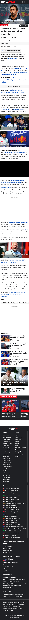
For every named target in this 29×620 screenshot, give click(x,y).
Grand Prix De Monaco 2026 (12, 501)
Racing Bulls (18, 452)
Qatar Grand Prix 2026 (10, 535)
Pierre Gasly (6, 445)
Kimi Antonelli (6, 458)
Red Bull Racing (19, 454)
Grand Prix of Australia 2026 (12, 488)
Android (5, 606)
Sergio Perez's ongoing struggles (15, 152)
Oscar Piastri (6, 441)
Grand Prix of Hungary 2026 (12, 512)
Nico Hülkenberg (7, 477)
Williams (17, 456)
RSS (19, 602)
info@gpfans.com (7, 574)
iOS (9, 606)
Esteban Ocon (6, 464)
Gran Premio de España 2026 (12, 518)
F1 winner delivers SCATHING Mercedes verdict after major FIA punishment (14, 294)
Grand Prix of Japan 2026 (11, 493)
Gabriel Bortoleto (7, 475)
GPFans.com (6, 596)
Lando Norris (6, 439)
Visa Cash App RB (18, 68)
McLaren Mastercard (20, 447)
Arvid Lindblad (6, 471)
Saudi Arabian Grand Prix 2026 (13, 495)
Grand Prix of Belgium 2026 (12, 509)
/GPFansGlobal (8, 552)
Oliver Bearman (7, 462)
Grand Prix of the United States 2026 (14, 526)
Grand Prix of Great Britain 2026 (13, 507)
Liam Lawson (6, 449)
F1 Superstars (4, 25)
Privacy (11, 610)
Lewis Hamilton (23, 303)
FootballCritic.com (19, 594)
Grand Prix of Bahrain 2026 (12, 522)
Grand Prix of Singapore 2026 (12, 524)
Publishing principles (15, 606)
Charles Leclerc (7, 437)
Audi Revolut (18, 439)
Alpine (16, 435)
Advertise (5, 604)
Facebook (11, 604)
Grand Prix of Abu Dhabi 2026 (12, 537)
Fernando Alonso (7, 466)
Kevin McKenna (4, 43)
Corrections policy (7, 608)
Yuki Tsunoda (5, 109)
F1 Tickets (5, 610)
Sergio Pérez (6, 481)
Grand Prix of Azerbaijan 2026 (12, 520)
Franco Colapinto (7, 443)
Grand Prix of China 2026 (11, 490)
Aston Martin (18, 437)
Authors (5, 602)
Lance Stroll (6, 468)
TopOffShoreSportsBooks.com (18, 222)
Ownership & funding (18, 608)
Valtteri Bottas (6, 479)
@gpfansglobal (8, 548)
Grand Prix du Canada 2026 (12, 499)
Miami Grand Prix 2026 (11, 497)
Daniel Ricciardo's (12, 58)
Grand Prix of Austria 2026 (11, 505)
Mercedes (17, 449)
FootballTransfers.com (8, 594)
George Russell (6, 460)
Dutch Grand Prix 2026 (11, 514)
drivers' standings (19, 109)
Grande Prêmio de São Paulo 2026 (13, 531)
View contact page (7, 587)
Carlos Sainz (6, 456)
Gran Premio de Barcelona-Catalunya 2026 (16, 503)
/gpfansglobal (8, 546)
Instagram (21, 604)
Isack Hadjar (6, 447)
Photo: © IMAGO (4, 22)
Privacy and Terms (12, 602)
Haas (16, 445)
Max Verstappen (12, 303)
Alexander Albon (7, 454)
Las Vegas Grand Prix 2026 (12, 533)
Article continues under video (14, 86)
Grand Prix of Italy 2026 (11, 516)
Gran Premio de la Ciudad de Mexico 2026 (15, 528)
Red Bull (4, 303)
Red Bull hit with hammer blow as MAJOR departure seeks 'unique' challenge (13, 80)
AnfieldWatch (18, 596)
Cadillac (17, 441)
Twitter (16, 604)
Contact (23, 602)
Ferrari (17, 443)
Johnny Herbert (6, 188)
